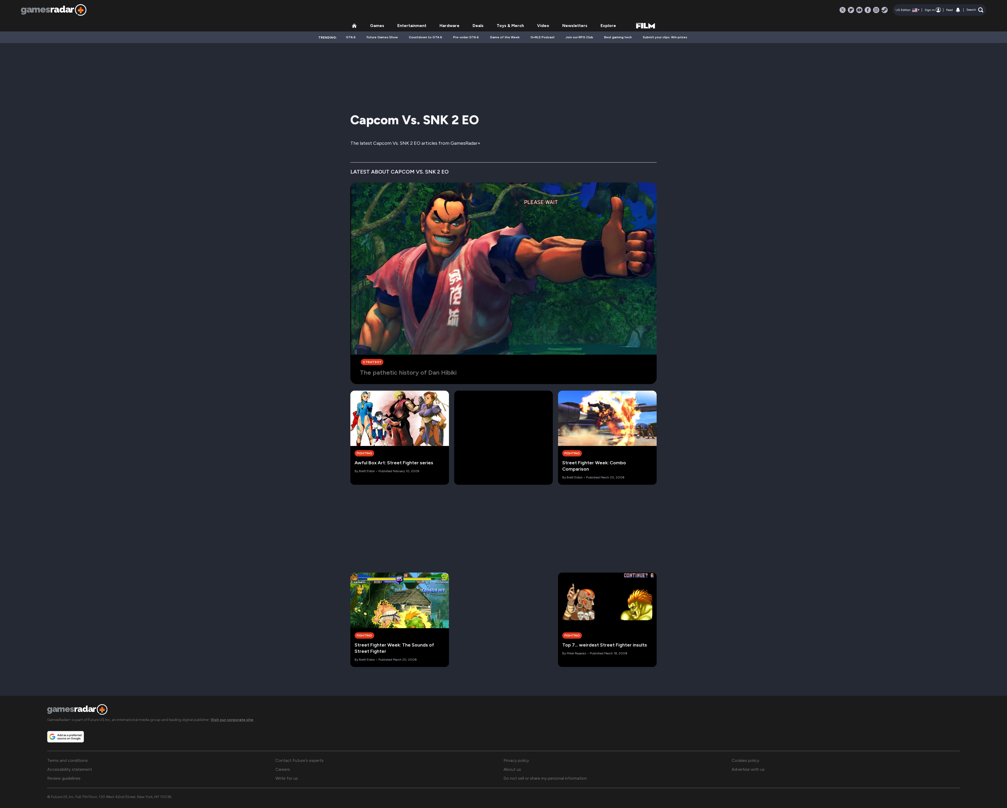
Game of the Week (504, 37)
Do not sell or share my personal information (545, 778)
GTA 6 (351, 37)
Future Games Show (382, 37)
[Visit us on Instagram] (876, 10)
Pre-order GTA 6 (466, 37)
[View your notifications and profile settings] (958, 10)
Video (543, 25)
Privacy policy (516, 760)
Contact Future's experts (299, 760)
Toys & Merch (510, 25)
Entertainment (411, 25)
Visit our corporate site (232, 720)
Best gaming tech (618, 37)
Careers (282, 769)
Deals (478, 25)
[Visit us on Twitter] (842, 10)
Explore (608, 25)
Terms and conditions (67, 760)
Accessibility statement (69, 769)
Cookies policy (745, 760)
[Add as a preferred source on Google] (65, 736)
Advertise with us (748, 769)
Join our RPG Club (579, 37)
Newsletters (574, 25)
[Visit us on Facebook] (868, 10)
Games (377, 25)
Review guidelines (64, 778)
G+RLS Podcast (543, 37)
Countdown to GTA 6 (425, 37)
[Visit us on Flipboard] (851, 10)
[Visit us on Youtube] (859, 10)
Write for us (286, 778)
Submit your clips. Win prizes (665, 37)
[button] (975, 10)
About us (512, 769)
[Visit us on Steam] (884, 10)
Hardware (449, 25)
